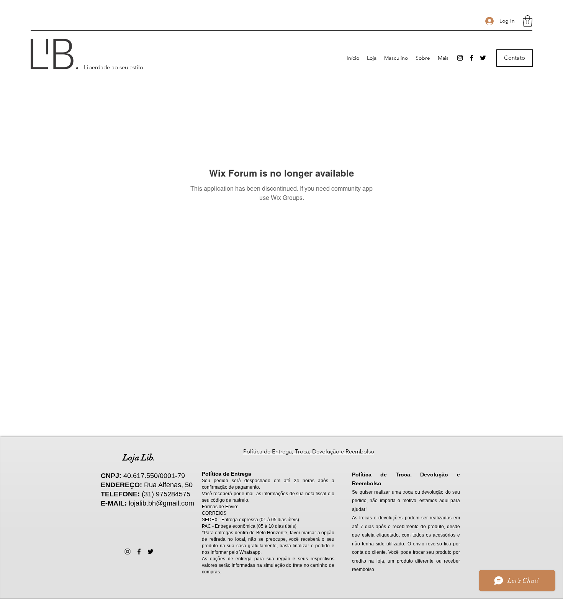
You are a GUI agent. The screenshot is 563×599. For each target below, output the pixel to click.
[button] (527, 21)
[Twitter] (483, 58)
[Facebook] (471, 58)
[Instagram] (460, 58)
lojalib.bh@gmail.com (161, 503)
